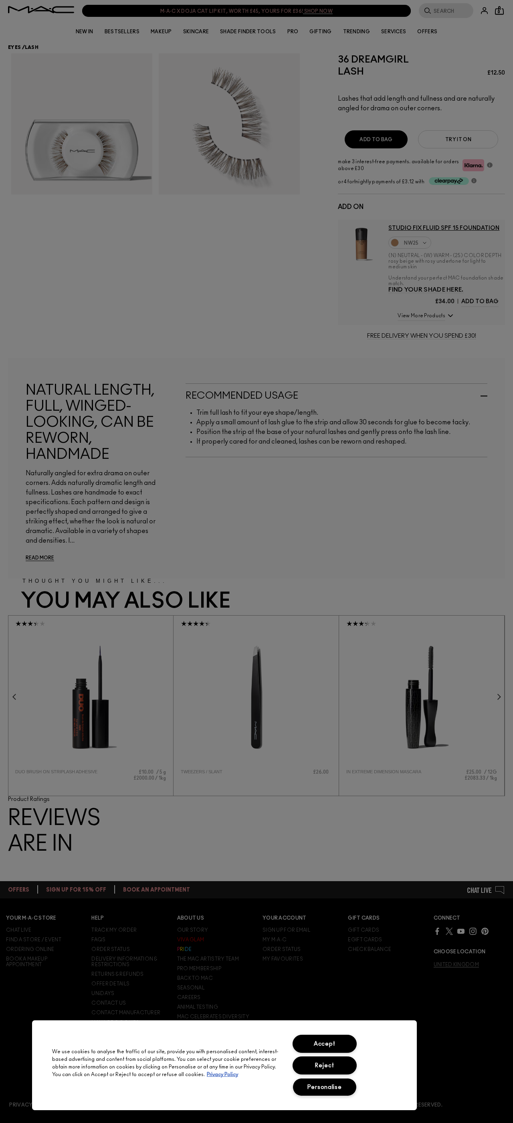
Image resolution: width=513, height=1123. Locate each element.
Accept (324, 1044)
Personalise (324, 1087)
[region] (224, 1065)
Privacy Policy (222, 1074)
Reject (324, 1065)
